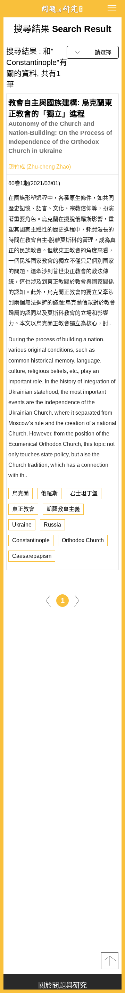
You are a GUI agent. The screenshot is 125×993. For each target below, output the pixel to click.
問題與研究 (62, 9)
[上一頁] (48, 600)
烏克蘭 (20, 493)
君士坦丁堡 (84, 493)
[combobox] (92, 52)
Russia (52, 525)
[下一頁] (76, 600)
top (109, 960)
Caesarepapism (31, 556)
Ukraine (22, 525)
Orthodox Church (83, 540)
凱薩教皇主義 (63, 509)
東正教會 (23, 509)
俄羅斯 (49, 493)
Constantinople (31, 540)
